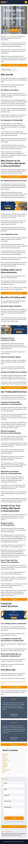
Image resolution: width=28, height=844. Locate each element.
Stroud (13, 681)
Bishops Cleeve (6, 760)
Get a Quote (13, 30)
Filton (3, 772)
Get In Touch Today (14, 65)
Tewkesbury (18, 681)
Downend (4, 771)
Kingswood (5, 764)
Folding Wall (9, 36)
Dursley (4, 761)
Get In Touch (14, 826)
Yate (3, 768)
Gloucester (3, 681)
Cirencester (5, 763)
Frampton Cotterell (6, 769)
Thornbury (4, 766)
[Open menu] (26, 2)
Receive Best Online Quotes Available (14, 387)
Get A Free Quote (14, 744)
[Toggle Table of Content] (13, 70)
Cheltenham (9, 681)
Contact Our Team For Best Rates (14, 293)
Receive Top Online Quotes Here (14, 176)
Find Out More (14, 599)
